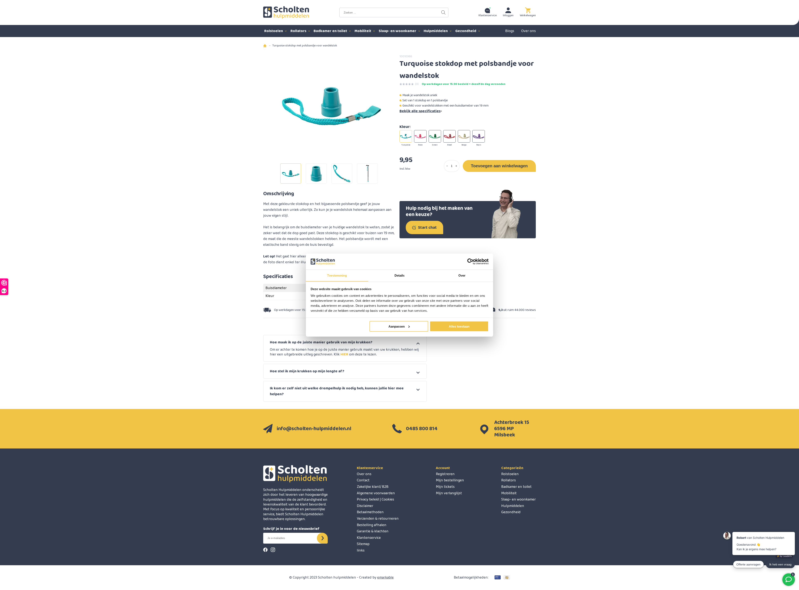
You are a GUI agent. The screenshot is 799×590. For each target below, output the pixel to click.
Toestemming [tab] (337, 275)
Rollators (298, 31)
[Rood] (449, 136)
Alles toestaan (459, 326)
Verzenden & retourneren (378, 519)
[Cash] (507, 577)
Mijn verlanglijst (449, 493)
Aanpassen (396, 326)
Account (443, 468)
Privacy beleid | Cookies (375, 499)
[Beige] (464, 136)
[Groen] (435, 136)
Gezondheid (466, 31)
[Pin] (498, 577)
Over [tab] (461, 275)
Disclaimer (365, 506)
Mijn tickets (445, 487)
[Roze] (420, 136)
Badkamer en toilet (331, 31)
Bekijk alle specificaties (420, 111)
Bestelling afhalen (371, 525)
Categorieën (512, 468)
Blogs (509, 31)
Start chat (427, 227)
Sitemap (363, 544)
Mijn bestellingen (450, 480)
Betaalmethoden (370, 512)
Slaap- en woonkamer (398, 31)
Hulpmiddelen (436, 31)
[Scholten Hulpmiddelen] (286, 12)
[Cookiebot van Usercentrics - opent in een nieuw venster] (470, 261)
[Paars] (478, 136)
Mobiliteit (363, 31)
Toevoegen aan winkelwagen (499, 166)
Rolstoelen (274, 31)
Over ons (528, 31)
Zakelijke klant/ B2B (372, 487)
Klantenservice (370, 468)
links (361, 550)
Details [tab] (400, 275)
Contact (363, 480)
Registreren (445, 474)
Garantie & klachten (372, 531)
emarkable (385, 577)
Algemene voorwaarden (376, 493)
